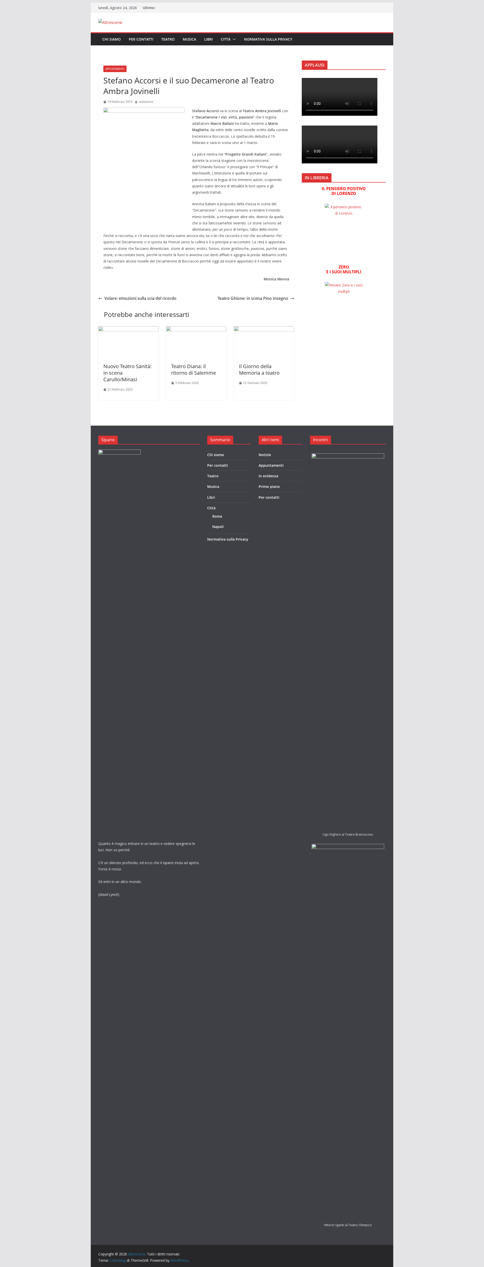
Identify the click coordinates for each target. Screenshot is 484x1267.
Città (225, 39)
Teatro (168, 39)
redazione (146, 102)
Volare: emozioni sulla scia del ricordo (140, 298)
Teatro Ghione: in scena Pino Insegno (253, 298)
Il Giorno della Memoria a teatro (259, 369)
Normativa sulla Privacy (268, 39)
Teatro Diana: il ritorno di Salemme (193, 369)
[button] (233, 39)
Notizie (265, 454)
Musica (189, 39)
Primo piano (269, 486)
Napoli (218, 526)
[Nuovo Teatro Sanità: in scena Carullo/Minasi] (128, 330)
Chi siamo (111, 39)
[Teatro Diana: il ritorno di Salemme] (196, 330)
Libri (208, 39)
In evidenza (268, 476)
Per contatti (141, 39)
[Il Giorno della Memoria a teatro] (264, 330)
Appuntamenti (115, 69)
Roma (217, 516)
